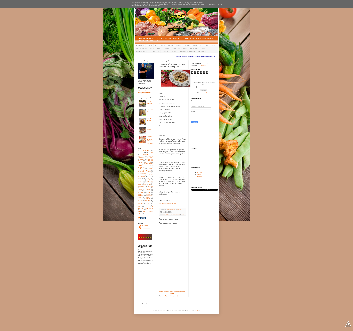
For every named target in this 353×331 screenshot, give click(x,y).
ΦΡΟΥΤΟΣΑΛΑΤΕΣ (142, 173)
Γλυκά (174, 48)
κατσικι (144, 184)
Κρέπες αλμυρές (210, 45)
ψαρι (140, 213)
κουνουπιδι (150, 186)
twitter (195, 170)
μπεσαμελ (140, 200)
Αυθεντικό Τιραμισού (149, 128)
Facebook (199, 172)
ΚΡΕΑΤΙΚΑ (141, 156)
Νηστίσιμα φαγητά (141, 51)
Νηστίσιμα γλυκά (154, 51)
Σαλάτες (163, 45)
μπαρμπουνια (140, 198)
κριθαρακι (140, 189)
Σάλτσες (167, 48)
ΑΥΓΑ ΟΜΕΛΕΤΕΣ (143, 150)
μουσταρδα (140, 195)
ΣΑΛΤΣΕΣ (151, 168)
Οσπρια (159, 48)
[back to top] (348, 324)
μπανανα (148, 197)
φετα (139, 211)
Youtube (199, 180)
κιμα (164, 214)
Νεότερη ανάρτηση (164, 291)
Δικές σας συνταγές (203, 51)
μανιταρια (140, 192)
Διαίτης (204, 48)
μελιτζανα (140, 194)
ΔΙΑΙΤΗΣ (151, 152)
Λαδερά (195, 45)
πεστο (139, 202)
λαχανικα (148, 189)
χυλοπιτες (151, 211)
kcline (189, 310)
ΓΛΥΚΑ (140, 153)
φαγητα (182, 214)
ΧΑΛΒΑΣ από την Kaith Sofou (150, 120)
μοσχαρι (148, 194)
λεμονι (139, 191)
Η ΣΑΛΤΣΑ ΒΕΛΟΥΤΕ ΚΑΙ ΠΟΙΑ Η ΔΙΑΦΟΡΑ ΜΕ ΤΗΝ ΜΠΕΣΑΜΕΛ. (150, 140)
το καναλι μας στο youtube (145, 207)
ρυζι (149, 203)
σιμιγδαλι (140, 205)
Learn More (212, 4)
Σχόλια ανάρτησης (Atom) (171, 296)
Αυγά (156, 45)
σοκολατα (148, 205)
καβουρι (139, 184)
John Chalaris (144, 225)
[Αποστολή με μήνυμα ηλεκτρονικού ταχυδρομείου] (164, 212)
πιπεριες (146, 202)
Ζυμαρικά (187, 45)
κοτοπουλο (141, 186)
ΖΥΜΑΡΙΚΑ (145, 154)
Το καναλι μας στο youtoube (187, 51)
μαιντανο (178, 214)
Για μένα (173, 51)
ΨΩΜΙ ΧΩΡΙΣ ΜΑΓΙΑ (150, 110)
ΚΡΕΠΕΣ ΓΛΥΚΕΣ (149, 157)
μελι (149, 192)
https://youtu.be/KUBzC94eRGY (167, 203)
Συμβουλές (165, 51)
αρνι (150, 176)
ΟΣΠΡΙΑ (139, 163)
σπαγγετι (147, 206)
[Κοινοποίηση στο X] (167, 212)
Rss (198, 178)
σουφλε (139, 206)
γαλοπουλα (140, 180)
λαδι (171, 214)
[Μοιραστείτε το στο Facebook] (169, 212)
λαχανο (174, 214)
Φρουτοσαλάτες (194, 48)
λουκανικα (147, 191)
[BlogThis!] (165, 212)
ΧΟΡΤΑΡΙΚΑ (140, 175)
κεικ (150, 184)
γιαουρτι (140, 181)
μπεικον (148, 198)
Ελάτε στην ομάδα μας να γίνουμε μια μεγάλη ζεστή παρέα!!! (144, 92)
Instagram (199, 176)
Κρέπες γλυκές (182, 48)
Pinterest (199, 174)
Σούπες (152, 48)
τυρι (142, 210)
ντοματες (147, 200)
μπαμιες (139, 197)
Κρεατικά (170, 45)
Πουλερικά (179, 45)
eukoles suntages (145, 228)
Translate (203, 65)
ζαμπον (148, 183)
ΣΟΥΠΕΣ (145, 170)
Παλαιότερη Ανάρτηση (179, 291)
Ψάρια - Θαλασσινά (141, 48)
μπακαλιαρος (149, 195)
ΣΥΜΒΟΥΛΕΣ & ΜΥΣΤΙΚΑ (144, 172)
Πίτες (201, 45)
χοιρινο (144, 211)
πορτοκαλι (140, 203)
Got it (220, 4)
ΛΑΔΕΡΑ (142, 159)
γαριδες (149, 180)
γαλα (147, 178)
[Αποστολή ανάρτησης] (161, 211)
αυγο (139, 178)
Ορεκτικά (149, 45)
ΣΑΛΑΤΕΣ (140, 168)
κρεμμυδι (168, 214)
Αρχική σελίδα (140, 45)
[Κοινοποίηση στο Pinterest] (171, 212)
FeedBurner (207, 93)
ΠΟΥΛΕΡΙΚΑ (141, 167)
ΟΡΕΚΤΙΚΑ (148, 162)
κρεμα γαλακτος (145, 188)
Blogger (197, 310)
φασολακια (149, 210)
